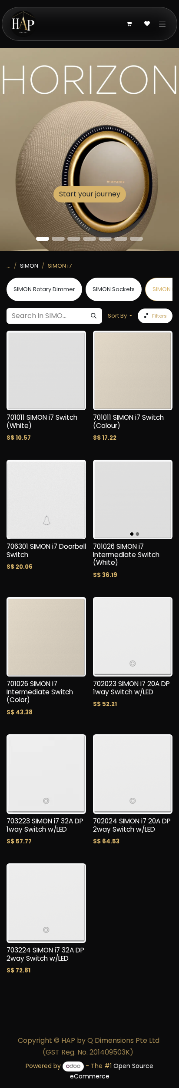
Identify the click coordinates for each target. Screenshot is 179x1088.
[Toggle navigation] (162, 24)
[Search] (93, 316)
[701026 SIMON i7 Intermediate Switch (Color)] (46, 637)
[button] (120, 315)
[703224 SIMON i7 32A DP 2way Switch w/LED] (46, 903)
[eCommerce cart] (129, 24)
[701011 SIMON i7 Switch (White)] (46, 370)
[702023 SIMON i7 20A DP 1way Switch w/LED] (132, 637)
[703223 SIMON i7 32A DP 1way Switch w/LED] (46, 774)
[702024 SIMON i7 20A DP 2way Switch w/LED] (132, 774)
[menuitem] (44, 289)
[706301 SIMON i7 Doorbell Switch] (46, 499)
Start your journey (89, 194)
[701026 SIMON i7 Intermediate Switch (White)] (132, 499)
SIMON (29, 266)
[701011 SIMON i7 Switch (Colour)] (132, 370)
